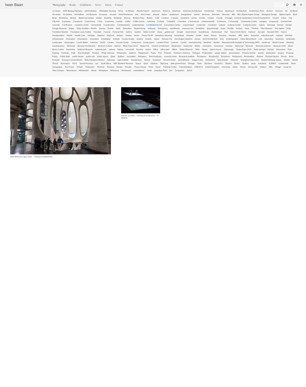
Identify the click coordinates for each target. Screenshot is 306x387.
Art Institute (79, 14)
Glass (159, 32)
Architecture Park (256, 11)
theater (120, 67)
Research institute (187, 56)
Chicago (228, 18)
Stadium (154, 63)
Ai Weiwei (130, 11)
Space (138, 63)
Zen (170, 70)
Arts (136, 14)
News (98, 4)
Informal (288, 35)
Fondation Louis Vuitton (81, 32)
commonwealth (208, 21)
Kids (222, 39)
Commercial (193, 21)
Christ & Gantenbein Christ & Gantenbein (252, 18)
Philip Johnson (108, 53)
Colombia (171, 21)
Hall (226, 32)
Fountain (97, 32)
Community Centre (249, 21)
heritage (91, 35)
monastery (206, 46)
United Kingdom (212, 67)
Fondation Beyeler (60, 32)
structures (218, 63)
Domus (102, 28)
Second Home (169, 60)
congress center (82, 25)
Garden (137, 32)
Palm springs (259, 49)
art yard (113, 14)
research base (170, 56)
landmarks (290, 39)
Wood (93, 70)
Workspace (126, 70)
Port (160, 53)
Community (233, 21)
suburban (262, 63)
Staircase (164, 63)
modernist (188, 46)
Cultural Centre (249, 25)
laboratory (268, 39)
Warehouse (71, 70)
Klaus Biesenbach (248, 39)
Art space (103, 14)
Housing (222, 35)
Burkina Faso (138, 18)
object (148, 49)
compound (273, 21)
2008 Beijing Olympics (72, 11)
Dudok (110, 28)
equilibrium (175, 28)
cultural (222, 25)
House (214, 35)
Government (191, 32)
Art (286, 11)
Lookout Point (163, 42)
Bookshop (63, 18)
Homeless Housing (163, 35)
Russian (55, 60)
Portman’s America (182, 53)
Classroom (77, 21)
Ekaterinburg (139, 28)
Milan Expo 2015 (130, 46)
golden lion (169, 32)
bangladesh (186, 14)
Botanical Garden (86, 18)
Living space (148, 42)
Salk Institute (122, 60)
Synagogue (57, 67)
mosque (229, 46)
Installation (106, 39)
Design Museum (59, 28)
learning (94, 42)
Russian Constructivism (72, 60)
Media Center (278, 42)
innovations (82, 39)
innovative (94, 39)
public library (78, 56)
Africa (120, 11)
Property (289, 53)
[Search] (287, 4)
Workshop (114, 70)
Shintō (295, 60)
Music (290, 46)
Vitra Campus (58, 70)
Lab (260, 39)
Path (73, 53)
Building (107, 18)
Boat (295, 14)
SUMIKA (272, 63)
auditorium (174, 14)
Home (136, 35)
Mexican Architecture (86, 46)
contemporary (138, 25)
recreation (131, 56)
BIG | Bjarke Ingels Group (248, 14)
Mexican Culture (105, 46)
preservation (234, 53)
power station (221, 53)
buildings (118, 18)
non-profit (130, 49)
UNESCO (198, 67)
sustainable (283, 63)
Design (289, 25)
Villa (271, 67)
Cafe (157, 18)
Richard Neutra (272, 56)
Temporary (90, 67)
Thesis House (140, 67)
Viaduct (263, 67)
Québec (121, 56)
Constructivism (123, 25)
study (253, 63)
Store (199, 63)
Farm (247, 28)
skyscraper (65, 63)
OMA (197, 49)
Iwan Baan (14, 5)
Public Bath (65, 56)
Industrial (255, 35)
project (281, 53)
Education (127, 28)
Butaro (150, 18)
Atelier (164, 14)
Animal (220, 11)
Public (55, 56)
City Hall (56, 21)
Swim (293, 63)
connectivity (96, 25)
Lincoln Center (122, 42)
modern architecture (160, 46)
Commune (221, 21)
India (246, 35)
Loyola (183, 42)
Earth (118, 28)
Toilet (150, 67)
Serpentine (210, 60)
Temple (79, 67)
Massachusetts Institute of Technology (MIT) (240, 42)
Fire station (279, 28)
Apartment (229, 11)
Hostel (198, 35)
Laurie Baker (82, 42)
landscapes (69, 42)
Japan (156, 39)
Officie (174, 49)
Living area (136, 42)
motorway (239, 46)
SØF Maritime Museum (123, 63)
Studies (228, 63)
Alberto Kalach (143, 11)
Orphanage (229, 49)
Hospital (189, 35)
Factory (239, 28)
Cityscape (66, 21)
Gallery (129, 32)
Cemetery (185, 18)
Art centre (56, 14)
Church (276, 18)
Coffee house (139, 21)
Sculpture (157, 60)
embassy (151, 28)
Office (155, 49)
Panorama (280, 49)
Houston (232, 35)
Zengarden (179, 70)
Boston (73, 18)
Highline (101, 35)
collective (151, 21)
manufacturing (195, 42)
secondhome (183, 60)
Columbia (182, 21)
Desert (280, 25)
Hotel (206, 35)
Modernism (176, 46)
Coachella (109, 21)
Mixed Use (144, 46)
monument (218, 46)
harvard (261, 32)
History (129, 35)
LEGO (102, 42)
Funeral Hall (118, 32)
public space (102, 56)
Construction (109, 25)
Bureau (127, 18)
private (261, 53)
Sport (145, 63)
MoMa (197, 46)
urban (235, 67)
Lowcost (174, 42)
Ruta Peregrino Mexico (95, 60)
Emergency (163, 28)
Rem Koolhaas (155, 56)
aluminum (156, 11)
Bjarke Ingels (285, 14)
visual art (287, 67)
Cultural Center (234, 25)
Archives (279, 11)
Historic (120, 35)
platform (132, 53)
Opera (204, 49)
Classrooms (90, 21)
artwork (156, 14)
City (290, 18)
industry (279, 35)
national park (100, 49)
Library (111, 42)
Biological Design (269, 14)
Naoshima (70, 49)
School (147, 60)
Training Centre (170, 67)
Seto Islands (222, 60)
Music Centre (58, 49)
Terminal (100, 67)
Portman (167, 53)
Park (290, 49)
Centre (202, 18)
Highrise (110, 35)
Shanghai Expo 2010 (249, 60)
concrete (56, 25)
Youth (149, 70)
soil (96, 63)
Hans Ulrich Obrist (238, 32)
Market (216, 42)
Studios (245, 63)
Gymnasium (216, 32)
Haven (284, 32)
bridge (99, 18)
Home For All (147, 35)
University (226, 67)
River (291, 56)
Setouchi (234, 60)
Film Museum (266, 28)
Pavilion (95, 53)
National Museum (85, 49)
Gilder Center (149, 32)
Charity (219, 18)
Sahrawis (111, 60)
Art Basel (294, 11)
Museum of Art (279, 46)
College (160, 21)
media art (266, 42)
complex (263, 21)
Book (54, 18)
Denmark (271, 25)
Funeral (107, 32)
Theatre (128, 67)
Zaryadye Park (160, 70)
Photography (59, 4)
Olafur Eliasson (186, 49)
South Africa (106, 63)
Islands (148, 39)
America (166, 11)
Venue (243, 67)
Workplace (103, 70)
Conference (67, 25)
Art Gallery (67, 14)
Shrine (55, 63)
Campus (165, 18)
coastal (119, 21)
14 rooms (56, 11)
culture (262, 25)
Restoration (249, 56)
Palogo (271, 49)
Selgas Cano (197, 60)
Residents (225, 56)
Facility (231, 28)
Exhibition (200, 28)
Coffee (128, 21)
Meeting (290, 42)
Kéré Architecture (210, 39)
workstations (139, 70)
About (108, 4)
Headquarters (58, 35)
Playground (143, 53)
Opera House (215, 49)
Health (69, 35)
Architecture (241, 11)
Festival (255, 28)
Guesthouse (204, 32)
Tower (158, 67)
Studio (237, 63)
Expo (223, 28)
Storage (191, 63)
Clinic (100, 21)
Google (180, 32)
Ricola (284, 56)
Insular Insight (128, 39)
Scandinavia (136, 60)
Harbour (251, 32)
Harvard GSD (273, 32)
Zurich (189, 70)
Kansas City (167, 39)
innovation (70, 39)
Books (72, 4)
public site (90, 56)
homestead (179, 35)
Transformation (185, 67)
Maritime (207, 42)
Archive (269, 11)
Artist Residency (126, 14)
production (270, 53)
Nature (120, 49)
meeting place (58, 46)
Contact (119, 4)
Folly (289, 28)
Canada (174, 18)
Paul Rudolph (84, 53)
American (176, 11)
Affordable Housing (107, 11)
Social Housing (86, 63)
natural (112, 49)
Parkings (65, 53)
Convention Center (172, 25)
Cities (283, 18)
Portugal (196, 53)
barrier (197, 14)
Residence (201, 56)
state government (178, 63)
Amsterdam (209, 11)
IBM (240, 35)
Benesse (206, 14)
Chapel (211, 18)
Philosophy (122, 53)
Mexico (117, 46)
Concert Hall (286, 21)
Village (278, 67)
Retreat (260, 56)
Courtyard (212, 25)
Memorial (71, 46)
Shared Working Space (271, 60)
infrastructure (58, 39)
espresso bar (187, 28)
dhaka (71, 28)
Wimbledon (84, 70)
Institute (116, 39)
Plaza (153, 53)
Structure (208, 63)
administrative (91, 11)
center (194, 18)
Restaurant (237, 56)
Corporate (201, 25)
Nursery (139, 49)
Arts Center (145, 14)
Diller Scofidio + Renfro (87, 28)
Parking (55, 53)
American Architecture (192, 11)
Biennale (216, 14)
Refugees (142, 56)
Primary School (248, 53)
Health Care (80, 35)
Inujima (140, 39)
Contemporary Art (154, 25)
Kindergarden (232, 39)
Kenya (197, 39)
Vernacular (252, 67)
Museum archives (263, 46)
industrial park (267, 35)
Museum (249, 46)
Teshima (110, 67)
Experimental (212, 28)
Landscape (57, 42)
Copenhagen (188, 25)
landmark (280, 39)
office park (164, 49)
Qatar (112, 56)
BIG (233, 14)
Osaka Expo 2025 (243, 49)
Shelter (287, 60)
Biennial (225, 14)
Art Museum (91, 14)
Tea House (69, 67)
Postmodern (207, 53)
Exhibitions (85, 4)
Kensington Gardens (183, 39)
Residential (214, 56)
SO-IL (74, 63)
